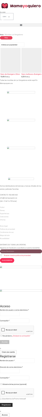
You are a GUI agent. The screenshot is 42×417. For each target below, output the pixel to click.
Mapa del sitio (5, 235)
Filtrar (6, 38)
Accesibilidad (4, 238)
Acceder (3, 12)
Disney (2, 210)
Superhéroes (4, 213)
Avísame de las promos (14, 384)
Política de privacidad (7, 229)
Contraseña (4, 321)
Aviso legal (4, 226)
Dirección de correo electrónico (11, 367)
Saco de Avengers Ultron (10, 74)
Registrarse (6, 405)
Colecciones (4, 217)
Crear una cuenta (8, 352)
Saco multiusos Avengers (31, 74)
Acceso (5, 342)
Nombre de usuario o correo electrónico (14, 310)
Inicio (2, 35)
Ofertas (2, 220)
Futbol (2, 207)
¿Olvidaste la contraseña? (21, 336)
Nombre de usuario (7, 360)
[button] (21, 25)
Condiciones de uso (7, 232)
